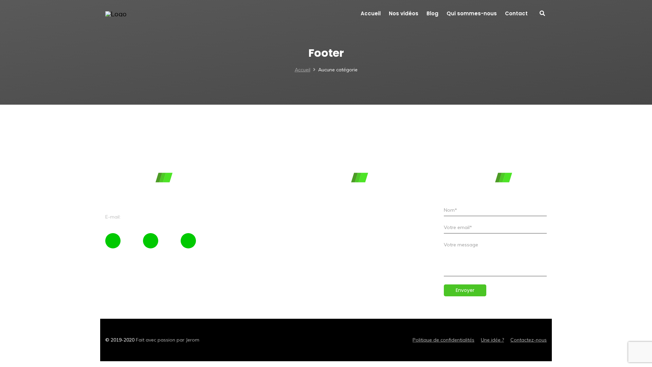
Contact (227, 254)
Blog (223, 231)
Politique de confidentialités (443, 340)
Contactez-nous (528, 340)
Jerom (192, 340)
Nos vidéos (230, 220)
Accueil (302, 70)
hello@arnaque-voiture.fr (150, 217)
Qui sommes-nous (238, 243)
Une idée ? (492, 340)
